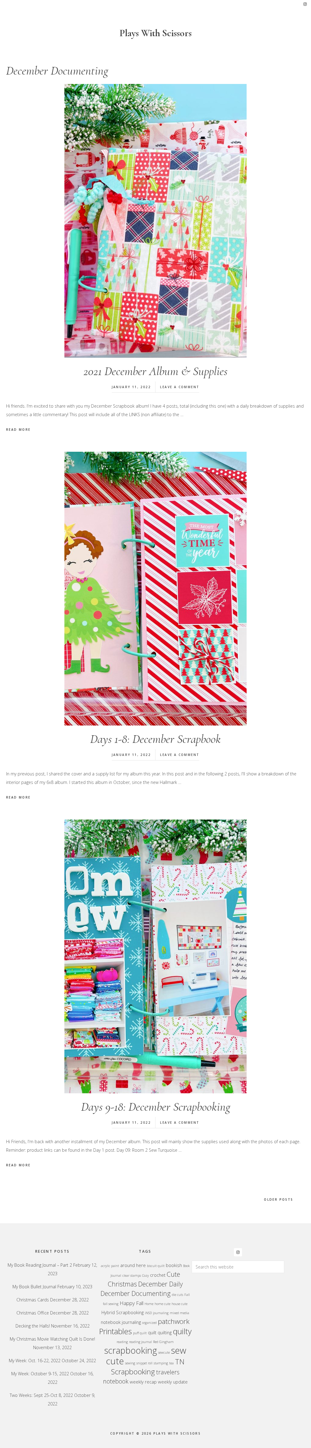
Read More (18, 429)
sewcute (164, 1352)
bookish (174, 1265)
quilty (182, 1331)
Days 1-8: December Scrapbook (155, 739)
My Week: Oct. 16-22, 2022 (34, 1360)
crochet (158, 1275)
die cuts (177, 1295)
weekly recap (143, 1382)
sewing (130, 1363)
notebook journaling (121, 1322)
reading (122, 1342)
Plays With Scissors (156, 33)
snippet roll (144, 1363)
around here (133, 1265)
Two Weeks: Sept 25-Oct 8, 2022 (41, 1395)
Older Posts (278, 1199)
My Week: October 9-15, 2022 (40, 1374)
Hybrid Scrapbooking (122, 1312)
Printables (115, 1331)
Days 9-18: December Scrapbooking (155, 1106)
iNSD (148, 1313)
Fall (187, 1295)
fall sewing (110, 1304)
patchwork (174, 1321)
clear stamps (131, 1275)
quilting (165, 1332)
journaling (161, 1313)
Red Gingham (163, 1342)
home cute (162, 1304)
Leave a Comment (179, 387)
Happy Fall (131, 1303)
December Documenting (136, 1293)
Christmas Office (32, 1313)
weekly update (173, 1382)
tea (171, 1363)
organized (149, 1323)
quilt (152, 1332)
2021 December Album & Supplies (155, 371)
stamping (161, 1363)
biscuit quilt (156, 1266)
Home (149, 1304)
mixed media (179, 1313)
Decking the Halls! (32, 1326)
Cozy (145, 1275)
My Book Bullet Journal (34, 1287)
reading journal (140, 1342)
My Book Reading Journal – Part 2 (40, 1265)
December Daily (160, 1283)
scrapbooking (130, 1350)
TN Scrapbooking (148, 1367)
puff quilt (140, 1333)
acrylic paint (110, 1266)
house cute (179, 1304)
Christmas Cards (32, 1300)
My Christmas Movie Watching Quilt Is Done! (52, 1339)
